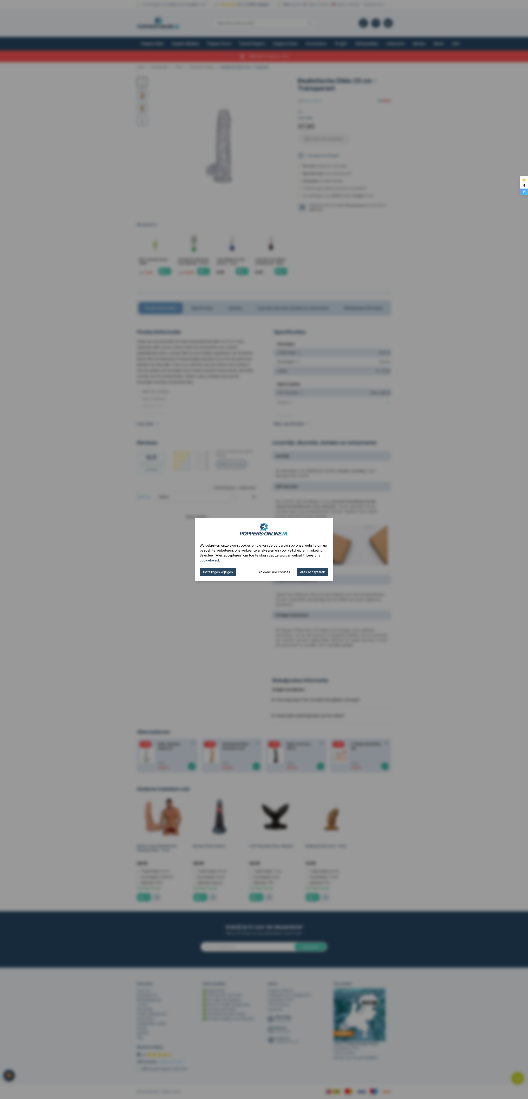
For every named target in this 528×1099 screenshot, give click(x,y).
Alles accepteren (312, 572)
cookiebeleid (209, 560)
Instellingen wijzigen (218, 572)
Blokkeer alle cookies (274, 572)
